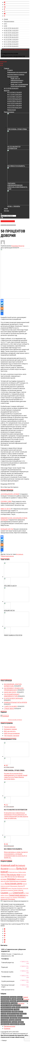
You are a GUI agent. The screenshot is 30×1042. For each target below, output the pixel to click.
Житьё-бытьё (12, 877)
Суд (24, 893)
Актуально (3, 225)
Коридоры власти (15, 881)
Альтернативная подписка (15, 74)
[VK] (15, 305)
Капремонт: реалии (10, 729)
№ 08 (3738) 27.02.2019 (11, 35)
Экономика (11, 899)
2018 (5, 26)
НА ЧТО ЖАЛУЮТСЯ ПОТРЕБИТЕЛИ (13, 147)
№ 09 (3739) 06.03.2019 (11, 37)
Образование (13, 886)
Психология (25, 888)
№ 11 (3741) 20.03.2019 (11, 41)
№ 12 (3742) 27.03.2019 (11, 44)
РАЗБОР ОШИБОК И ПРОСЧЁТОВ (13, 635)
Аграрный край (8, 865)
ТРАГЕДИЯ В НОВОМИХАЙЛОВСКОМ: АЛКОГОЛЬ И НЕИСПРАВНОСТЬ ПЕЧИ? (17, 186)
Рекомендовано (9, 21)
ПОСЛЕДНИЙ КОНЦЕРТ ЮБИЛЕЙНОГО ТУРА (12, 695)
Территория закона (11, 225)
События (20, 890)
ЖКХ (6, 877)
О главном (14, 1003)
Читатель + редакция (6, 1005)
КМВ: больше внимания (12, 733)
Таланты (6, 895)
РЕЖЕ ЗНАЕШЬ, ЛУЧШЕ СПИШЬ (17, 129)
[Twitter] (15, 303)
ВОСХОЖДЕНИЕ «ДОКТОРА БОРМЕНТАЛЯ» (13, 685)
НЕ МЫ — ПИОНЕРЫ (13, 206)
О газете (10, 70)
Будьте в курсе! (5, 997)
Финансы (15, 897)
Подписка (7, 1028)
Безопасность (12, 869)
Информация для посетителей (17, 72)
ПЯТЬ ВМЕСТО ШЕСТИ (10, 586)
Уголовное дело (9, 897)
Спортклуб (18, 892)
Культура (3, 883)
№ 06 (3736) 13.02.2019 (11, 30)
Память (9, 888)
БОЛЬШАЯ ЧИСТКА (9, 610)
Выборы (3, 875)
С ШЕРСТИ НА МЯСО (10, 706)
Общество (20, 886)
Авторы (6, 210)
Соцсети (10, 893)
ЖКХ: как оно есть (10, 731)
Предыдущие (11, 110)
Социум (4, 892)
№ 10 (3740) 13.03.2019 (11, 39)
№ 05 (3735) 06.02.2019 (11, 28)
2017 (5, 23)
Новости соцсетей (5, 886)
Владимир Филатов (17, 246)
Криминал (23, 881)
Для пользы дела (13, 874)
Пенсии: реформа (9, 727)
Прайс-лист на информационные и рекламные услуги (17, 80)
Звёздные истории (6, 1007)
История (6, 881)
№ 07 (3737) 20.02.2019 (11, 32)
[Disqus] (15, 658)
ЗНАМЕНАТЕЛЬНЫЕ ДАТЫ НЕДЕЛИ (15, 702)
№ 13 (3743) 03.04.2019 (11, 46)
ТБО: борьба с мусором (11, 735)
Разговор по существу (7, 890)
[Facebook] (15, 300)
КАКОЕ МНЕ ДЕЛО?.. (10, 692)
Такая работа (13, 1018)
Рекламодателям (12, 76)
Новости (24, 883)
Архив (6, 19)
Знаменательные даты (7, 1009)
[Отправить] (15, 313)
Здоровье (11, 879)
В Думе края (11, 872)
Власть (16, 872)
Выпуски (6, 90)
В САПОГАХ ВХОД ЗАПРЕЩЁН (13, 698)
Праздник (14, 888)
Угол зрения (4, 1020)
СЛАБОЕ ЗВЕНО (9, 708)
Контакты (21, 1003)
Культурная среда (13, 883)
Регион (15, 890)
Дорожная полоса (23, 1018)
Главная (6, 68)
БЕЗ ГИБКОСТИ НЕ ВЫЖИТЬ (16, 166)
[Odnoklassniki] (15, 308)
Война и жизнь (22, 872)
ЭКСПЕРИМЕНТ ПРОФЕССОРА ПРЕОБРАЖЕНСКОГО (13, 689)
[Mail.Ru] (15, 311)
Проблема (19, 888)
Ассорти (4, 868)
